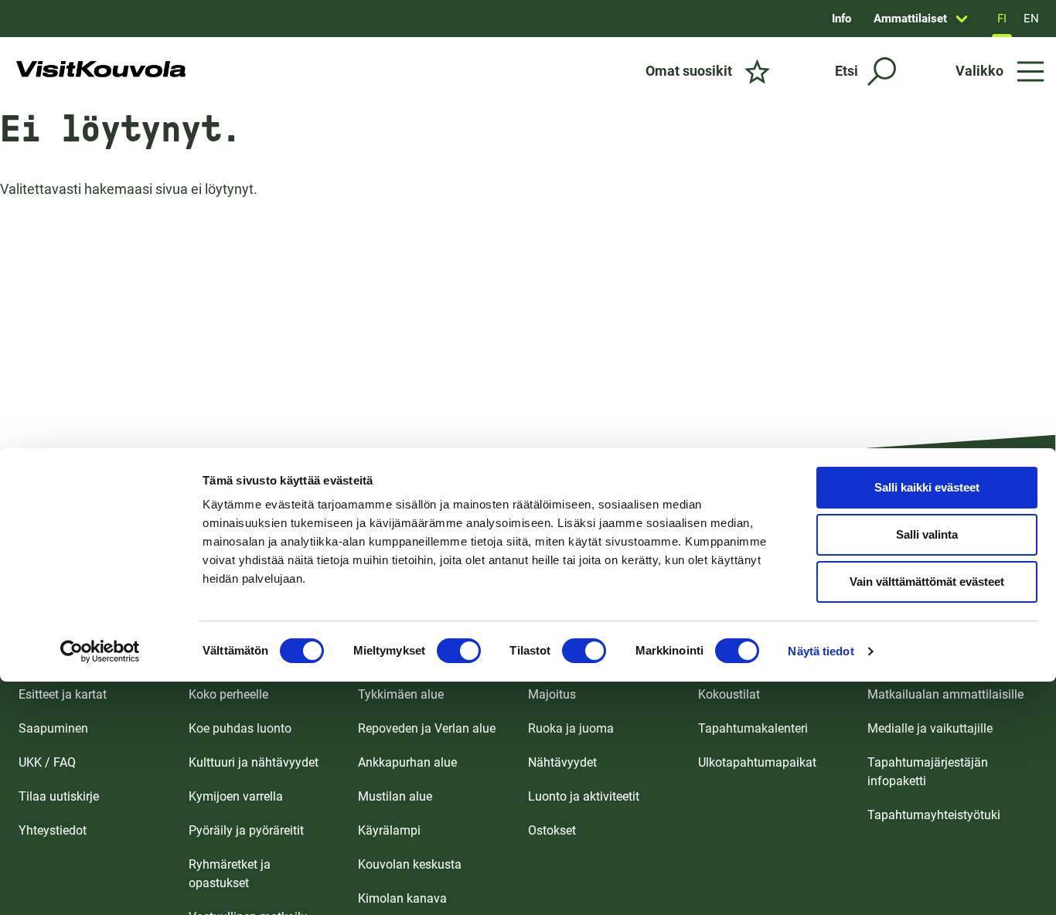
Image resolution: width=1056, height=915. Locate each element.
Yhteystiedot (53, 830)
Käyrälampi (389, 830)
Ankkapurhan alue (407, 762)
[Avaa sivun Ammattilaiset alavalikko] (961, 18)
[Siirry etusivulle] (101, 71)
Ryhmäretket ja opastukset (230, 873)
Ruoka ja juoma (571, 728)
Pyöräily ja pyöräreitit (246, 830)
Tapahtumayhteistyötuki (933, 815)
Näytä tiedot (820, 651)
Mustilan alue (395, 796)
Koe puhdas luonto (240, 728)
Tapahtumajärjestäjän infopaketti (927, 771)
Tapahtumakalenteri (753, 728)
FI (1002, 19)
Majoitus (552, 694)
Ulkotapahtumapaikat (757, 762)
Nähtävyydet (562, 762)
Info (841, 19)
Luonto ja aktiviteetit (583, 796)
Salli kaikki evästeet (926, 487)
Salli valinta (927, 534)
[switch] (459, 650)
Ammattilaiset (910, 19)
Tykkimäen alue (401, 694)
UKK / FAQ (47, 762)
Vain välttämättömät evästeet (927, 581)
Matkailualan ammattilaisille (945, 694)
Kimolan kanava (402, 898)
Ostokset (552, 830)
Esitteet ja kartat (63, 694)
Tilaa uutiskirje (59, 796)
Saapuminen (53, 728)
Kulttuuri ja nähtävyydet (254, 762)
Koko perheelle (228, 694)
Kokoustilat (729, 694)
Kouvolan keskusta (410, 864)
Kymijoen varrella (236, 796)
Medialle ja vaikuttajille (930, 728)
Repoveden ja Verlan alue (427, 728)
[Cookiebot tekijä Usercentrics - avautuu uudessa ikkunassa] (100, 651)
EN (1031, 19)
